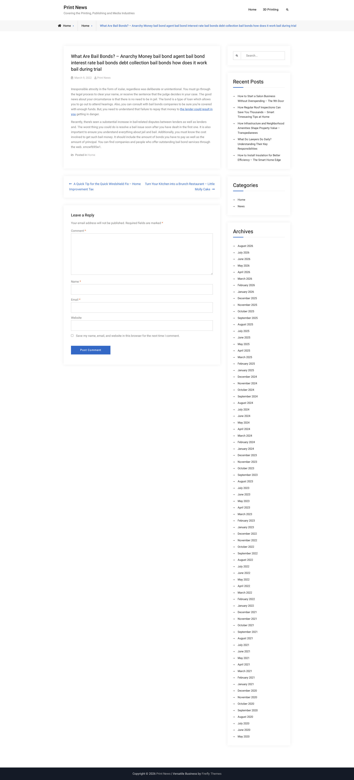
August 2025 (245, 324)
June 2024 (244, 416)
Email (75, 300)
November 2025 (247, 305)
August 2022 (245, 560)
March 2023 (245, 514)
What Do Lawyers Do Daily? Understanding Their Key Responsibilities (254, 144)
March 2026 (245, 279)
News (241, 206)
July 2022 (243, 566)
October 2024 (246, 390)
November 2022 (247, 540)
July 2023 (243, 488)
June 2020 (244, 730)
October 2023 (246, 468)
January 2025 (246, 370)
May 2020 (243, 736)
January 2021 (246, 684)
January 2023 (246, 527)
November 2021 (247, 619)
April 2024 (244, 429)
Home (252, 9)
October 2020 (246, 704)
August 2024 (245, 403)
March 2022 (245, 593)
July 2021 (243, 645)
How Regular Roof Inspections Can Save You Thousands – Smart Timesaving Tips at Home (259, 112)
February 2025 (246, 364)
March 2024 (245, 436)
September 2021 (248, 632)
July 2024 (243, 410)
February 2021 (246, 678)
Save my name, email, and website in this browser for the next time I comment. (128, 336)
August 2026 (245, 246)
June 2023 (244, 494)
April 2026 (244, 272)
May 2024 (243, 423)
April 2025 (244, 351)
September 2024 (248, 396)
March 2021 (245, 671)
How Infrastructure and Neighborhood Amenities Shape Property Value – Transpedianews (261, 128)
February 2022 (246, 599)
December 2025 (247, 298)
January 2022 (246, 606)
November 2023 (247, 462)
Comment (78, 231)
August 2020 (245, 717)
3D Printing (271, 9)
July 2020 (243, 723)
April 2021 (244, 664)
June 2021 (244, 651)
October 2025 (246, 311)
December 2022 (247, 534)
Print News (75, 7)
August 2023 (245, 481)
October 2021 (246, 625)
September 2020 (248, 710)
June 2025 (244, 337)
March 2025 (245, 357)
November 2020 (247, 697)
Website (76, 318)
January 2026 (246, 292)
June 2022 (244, 573)
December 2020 (247, 691)
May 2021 (243, 658)
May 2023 (243, 501)
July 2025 (243, 331)
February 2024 (246, 442)
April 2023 (244, 508)
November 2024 (247, 383)
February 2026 (246, 285)
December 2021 (247, 612)
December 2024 (247, 377)
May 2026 (243, 266)
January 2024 (246, 449)
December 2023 (247, 455)
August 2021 (245, 638)
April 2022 (244, 586)
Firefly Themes (211, 774)
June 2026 (244, 259)
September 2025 (248, 318)
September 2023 (248, 475)
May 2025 (243, 344)
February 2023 (246, 521)
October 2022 (246, 547)
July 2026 (243, 253)
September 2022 (248, 553)
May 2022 (243, 580)
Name (76, 281)
